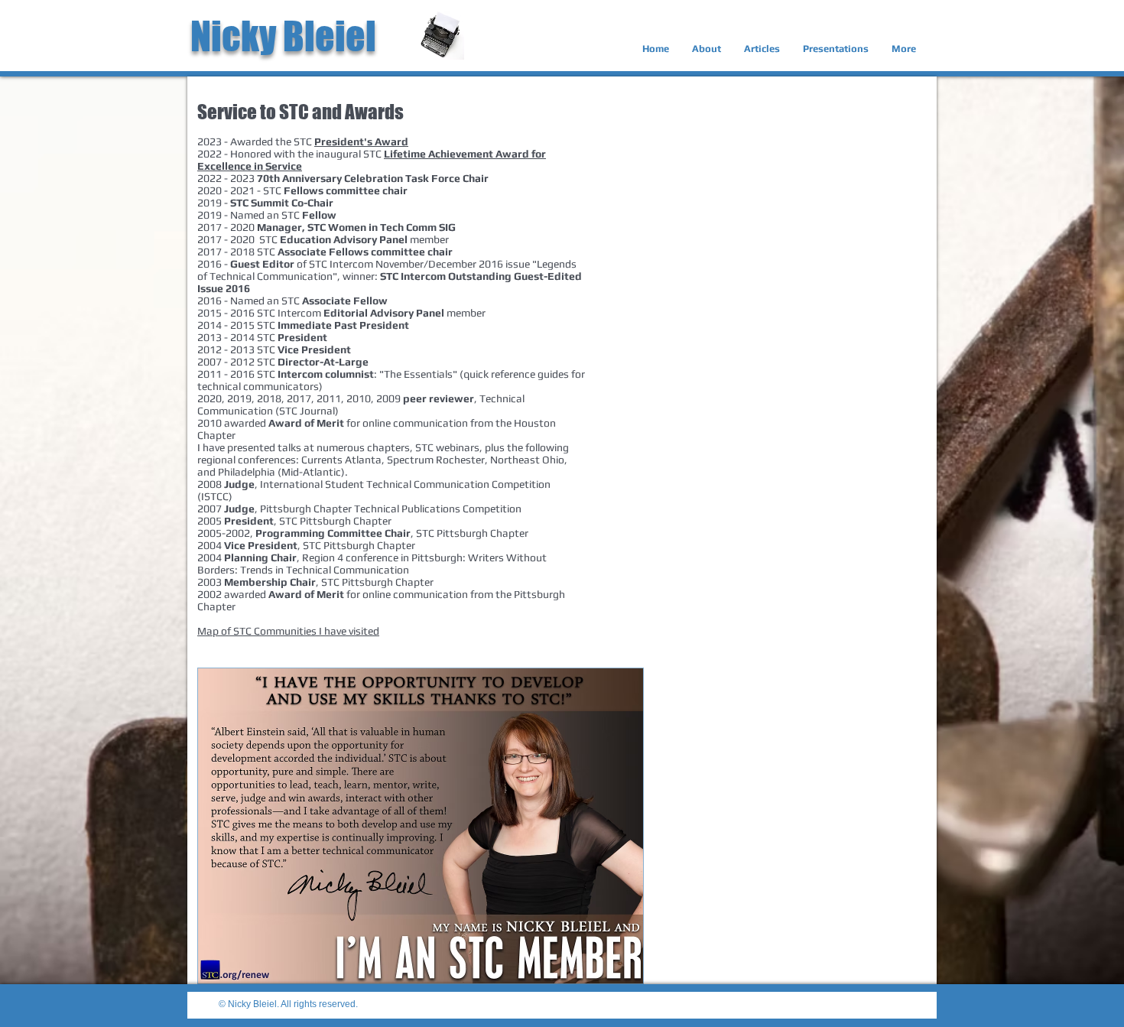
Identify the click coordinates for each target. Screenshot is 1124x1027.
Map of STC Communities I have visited (288, 631)
